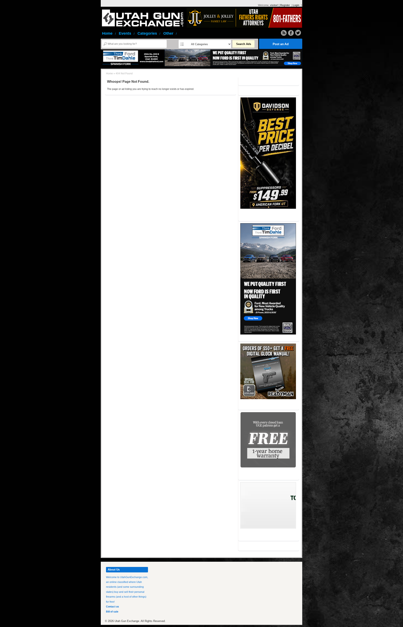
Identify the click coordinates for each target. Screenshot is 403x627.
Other (170, 33)
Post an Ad (281, 44)
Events (127, 33)
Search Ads (243, 44)
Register (285, 5)
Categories (148, 33)
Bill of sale (112, 611)
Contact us (112, 606)
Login (296, 5)
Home (109, 33)
